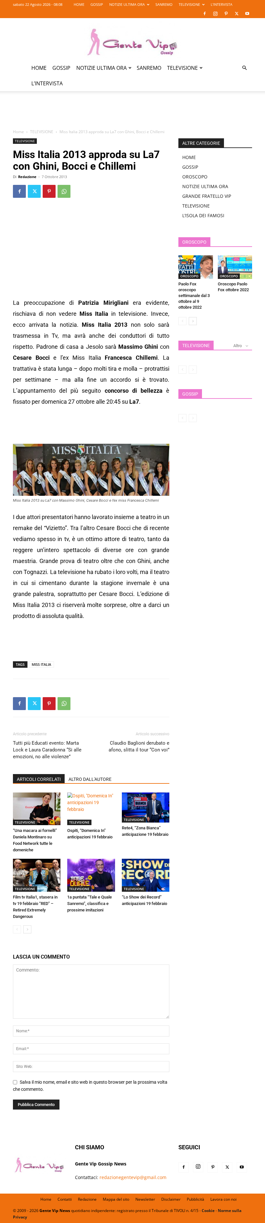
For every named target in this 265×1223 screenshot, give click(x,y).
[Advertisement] (132, 113)
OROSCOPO (194, 177)
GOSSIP (96, 4)
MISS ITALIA (41, 664)
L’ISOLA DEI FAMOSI (203, 215)
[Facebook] (204, 13)
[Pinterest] (226, 13)
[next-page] (27, 929)
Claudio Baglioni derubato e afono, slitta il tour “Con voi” (139, 746)
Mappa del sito (116, 1199)
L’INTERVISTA (221, 4)
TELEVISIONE (189, 4)
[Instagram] (215, 13)
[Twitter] (236, 13)
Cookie (208, 1210)
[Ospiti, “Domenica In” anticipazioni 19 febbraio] (91, 808)
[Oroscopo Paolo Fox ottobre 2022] (235, 267)
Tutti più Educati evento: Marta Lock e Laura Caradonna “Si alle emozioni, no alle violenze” (47, 750)
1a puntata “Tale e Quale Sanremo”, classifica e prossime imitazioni (89, 903)
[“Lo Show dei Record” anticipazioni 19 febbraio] (145, 875)
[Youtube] (247, 13)
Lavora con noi (223, 1199)
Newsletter (145, 1199)
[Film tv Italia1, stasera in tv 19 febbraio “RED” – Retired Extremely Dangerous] (36, 875)
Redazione (27, 176)
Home (18, 131)
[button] (244, 68)
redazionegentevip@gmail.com (133, 1177)
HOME (79, 4)
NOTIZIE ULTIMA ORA (127, 4)
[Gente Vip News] (132, 39)
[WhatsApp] (64, 191)
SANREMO (164, 4)
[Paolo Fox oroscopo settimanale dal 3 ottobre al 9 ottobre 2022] (195, 267)
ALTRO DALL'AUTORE (90, 779)
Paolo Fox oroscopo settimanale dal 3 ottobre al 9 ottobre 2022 (194, 296)
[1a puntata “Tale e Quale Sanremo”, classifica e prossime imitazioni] (91, 875)
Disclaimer (171, 1199)
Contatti (65, 1199)
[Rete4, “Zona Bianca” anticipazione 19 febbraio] (145, 807)
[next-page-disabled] (193, 370)
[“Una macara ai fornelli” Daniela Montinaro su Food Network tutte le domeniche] (36, 808)
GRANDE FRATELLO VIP (206, 196)
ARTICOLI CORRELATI (39, 779)
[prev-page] (17, 929)
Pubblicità (195, 1199)
